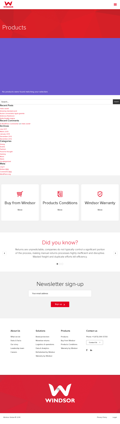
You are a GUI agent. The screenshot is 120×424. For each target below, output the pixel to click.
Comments (6, 172)
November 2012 (6, 139)
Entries (4, 169)
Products (64, 337)
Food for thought (6, 152)
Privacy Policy (102, 417)
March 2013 (4, 132)
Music (2, 157)
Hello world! (4, 109)
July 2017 (3, 129)
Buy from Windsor (68, 340)
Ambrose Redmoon (7, 116)
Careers (14, 352)
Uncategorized (5, 161)
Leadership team (17, 348)
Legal (115, 417)
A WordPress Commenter (9, 124)
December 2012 (6, 136)
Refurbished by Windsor (45, 352)
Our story (14, 344)
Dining (2, 144)
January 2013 (5, 134)
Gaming (3, 154)
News (2, 159)
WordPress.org (5, 174)
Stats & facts (16, 340)
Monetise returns (42, 340)
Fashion (3, 149)
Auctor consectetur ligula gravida (12, 113)
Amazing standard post (8, 111)
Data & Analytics (42, 348)
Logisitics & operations (45, 344)
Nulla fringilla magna (7, 118)
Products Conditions (69, 344)
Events (2, 147)
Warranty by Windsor (44, 356)
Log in (2, 167)
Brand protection (42, 337)
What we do (15, 337)
